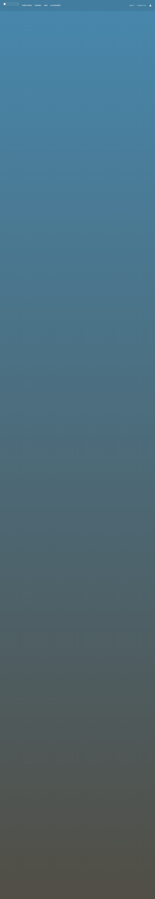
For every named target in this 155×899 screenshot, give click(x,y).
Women (38, 5)
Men (45, 5)
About (132, 5)
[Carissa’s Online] (11, 5)
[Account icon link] (150, 5)
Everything (27, 5)
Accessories (56, 5)
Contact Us (141, 5)
